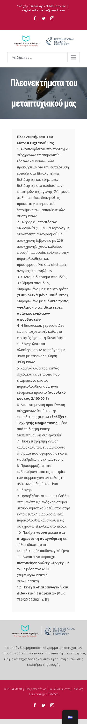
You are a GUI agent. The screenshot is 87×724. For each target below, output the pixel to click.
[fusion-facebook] (35, 705)
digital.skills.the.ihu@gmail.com (43, 10)
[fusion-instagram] (52, 705)
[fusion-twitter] (43, 705)
